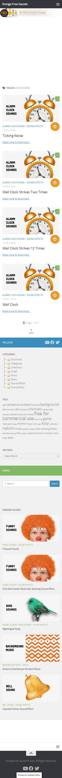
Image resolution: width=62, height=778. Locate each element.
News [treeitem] (14, 379)
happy (14, 424)
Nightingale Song (11, 628)
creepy (45, 409)
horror (22, 423)
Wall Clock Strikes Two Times (24, 192)
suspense (31, 433)
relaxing (45, 428)
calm (17, 409)
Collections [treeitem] (16, 367)
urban (56, 433)
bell (4, 409)
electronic (23, 414)
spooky (23, 433)
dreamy (14, 414)
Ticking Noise (12, 136)
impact (29, 424)
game (47, 419)
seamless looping (9, 433)
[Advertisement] (31, 51)
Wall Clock (10, 304)
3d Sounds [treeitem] (16, 359)
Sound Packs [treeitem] (17, 387)
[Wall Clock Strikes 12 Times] (31, 220)
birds (12, 409)
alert (4, 405)
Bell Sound (8, 705)
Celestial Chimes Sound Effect (17, 708)
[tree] (31, 373)
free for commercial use (25, 416)
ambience (13, 405)
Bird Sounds (25, 625)
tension (39, 433)
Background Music (11, 665)
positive (32, 429)
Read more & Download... (16, 142)
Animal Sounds (9, 625)
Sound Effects (35, 126)
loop (45, 423)
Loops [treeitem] (14, 371)
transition (48, 433)
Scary (53, 428)
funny (40, 419)
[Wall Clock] (31, 277)
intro (35, 424)
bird (7, 410)
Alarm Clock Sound (13, 126)
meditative (53, 424)
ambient (26, 405)
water (4, 438)
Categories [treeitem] (16, 363)
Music (26, 665)
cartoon (24, 409)
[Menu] (58, 4)
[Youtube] (47, 342)
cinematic (35, 409)
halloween (7, 424)
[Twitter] (58, 342)
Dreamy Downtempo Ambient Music (21, 669)
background (49, 404)
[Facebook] (52, 342)
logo (39, 424)
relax (38, 428)
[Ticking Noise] (31, 108)
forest (31, 414)
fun (35, 419)
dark (51, 409)
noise (18, 428)
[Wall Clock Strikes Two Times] (31, 164)
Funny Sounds (9, 545)
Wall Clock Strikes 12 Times (23, 248)
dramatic (6, 414)
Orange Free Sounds (15, 4)
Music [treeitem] (14, 375)
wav (11, 437)
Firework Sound (10, 548)
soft (18, 433)
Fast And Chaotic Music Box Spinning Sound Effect (28, 588)
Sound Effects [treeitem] (18, 383)
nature (8, 428)
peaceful (25, 429)
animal (36, 404)
